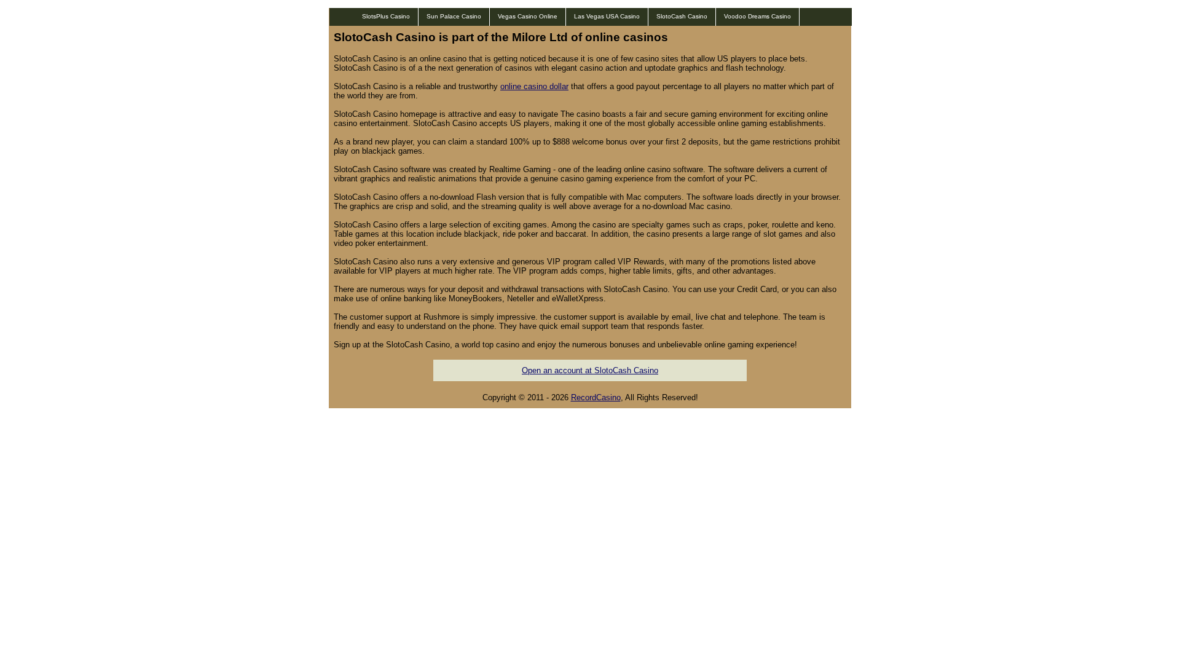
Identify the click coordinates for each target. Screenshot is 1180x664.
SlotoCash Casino (681, 16)
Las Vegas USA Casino (607, 16)
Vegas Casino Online (527, 16)
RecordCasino (596, 397)
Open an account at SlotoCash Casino (590, 370)
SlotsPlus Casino (386, 16)
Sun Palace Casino (454, 16)
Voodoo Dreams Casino (757, 16)
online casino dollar (534, 86)
